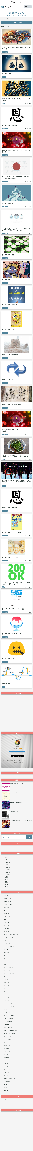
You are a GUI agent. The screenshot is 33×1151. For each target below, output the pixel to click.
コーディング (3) (8, 1003)
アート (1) (6, 991)
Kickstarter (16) (8, 1057)
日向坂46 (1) (7, 1024)
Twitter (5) (6, 1000)
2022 (6, 879)
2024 (6, 859)
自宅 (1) (6, 961)
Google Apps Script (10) (10, 1021)
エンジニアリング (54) (9, 1015)
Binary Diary (9, 7)
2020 (6, 883)
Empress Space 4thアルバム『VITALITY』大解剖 (21, 820)
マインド (4, 77)
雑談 (3, 103)
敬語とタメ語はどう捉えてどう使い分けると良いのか (16, 99)
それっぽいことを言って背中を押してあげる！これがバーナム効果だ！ (16, 177)
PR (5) (5, 910)
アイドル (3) (7, 1042)
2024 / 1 (8, 876)
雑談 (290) (6, 895)
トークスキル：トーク (9, 280)
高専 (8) (6, 1063)
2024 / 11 (8, 862)
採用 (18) (6, 982)
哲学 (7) (6, 955)
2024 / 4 (8, 874)
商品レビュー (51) (8, 904)
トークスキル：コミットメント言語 (13, 609)
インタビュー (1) (8, 988)
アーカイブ (17, 853)
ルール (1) (6, 1087)
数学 (3, 687)
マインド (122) (8, 916)
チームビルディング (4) (10, 1033)
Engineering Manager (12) (10, 1030)
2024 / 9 (8, 866)
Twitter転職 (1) (7, 1081)
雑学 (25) (6, 985)
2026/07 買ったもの (14, 811)
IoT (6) (5, 1009)
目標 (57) (6, 928)
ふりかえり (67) (8, 898)
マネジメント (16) (8, 937)
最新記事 (17, 780)
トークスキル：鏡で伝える (10, 354)
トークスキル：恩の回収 (9, 125)
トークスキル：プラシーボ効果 (11, 404)
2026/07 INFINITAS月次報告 (16, 802)
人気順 (7, 26)
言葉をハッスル (7, 74)
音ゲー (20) (7, 931)
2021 (6, 881)
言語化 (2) (6, 913)
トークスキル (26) (8, 967)
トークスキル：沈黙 (8, 659)
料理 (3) (6, 949)
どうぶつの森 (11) (8, 1039)
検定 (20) (6, 952)
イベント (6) (7, 970)
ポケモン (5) (7, 1069)
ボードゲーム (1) (8, 1036)
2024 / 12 (8, 861)
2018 (6, 886)
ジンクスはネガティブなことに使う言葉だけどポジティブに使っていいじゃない (16, 229)
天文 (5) (6, 1066)
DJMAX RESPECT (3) (9, 1078)
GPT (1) (6, 994)
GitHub (5, 1102)
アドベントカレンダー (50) (11, 934)
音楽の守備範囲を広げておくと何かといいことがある (16, 151)
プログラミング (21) (9, 1006)
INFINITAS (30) (8, 901)
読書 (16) (6, 925)
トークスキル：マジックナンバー (12, 557)
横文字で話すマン (7, 203)
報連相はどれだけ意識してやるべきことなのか (16, 456)
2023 (6, 878)
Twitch (5, 1104)
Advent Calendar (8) (9, 1027)
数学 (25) (6, 997)
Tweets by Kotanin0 (7, 847)
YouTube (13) (7, 1051)
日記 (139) (6, 922)
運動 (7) (6, 964)
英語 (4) (6, 976)
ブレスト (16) (7, 1045)
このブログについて (17, 739)
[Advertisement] (16, 711)
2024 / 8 (8, 867)
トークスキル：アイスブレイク (11, 634)
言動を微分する (7, 684)
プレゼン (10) (7, 943)
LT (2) (5, 1084)
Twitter (5, 1100)
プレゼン (4, 485)
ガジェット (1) (7, 1060)
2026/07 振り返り (14, 793)
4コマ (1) (6, 1072)
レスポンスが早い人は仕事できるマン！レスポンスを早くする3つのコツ (16, 583)
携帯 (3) (6, 1054)
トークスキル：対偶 (8, 255)
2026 (6, 856)
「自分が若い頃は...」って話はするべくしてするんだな (16, 48)
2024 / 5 (8, 872)
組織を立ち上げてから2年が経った (17, 783)
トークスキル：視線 (8, 330)
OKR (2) (6, 1090)
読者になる (27, 7)
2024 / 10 (8, 864)
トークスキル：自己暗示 (9, 305)
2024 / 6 (8, 871)
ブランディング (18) (9, 946)
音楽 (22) (6, 907)
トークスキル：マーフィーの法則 (12, 532)
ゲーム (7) (6, 940)
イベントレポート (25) (9, 973)
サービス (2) (7, 1012)
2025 (6, 857)
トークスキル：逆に (8, 379)
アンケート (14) (8, 958)
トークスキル (4, 52)
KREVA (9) (6, 1048)
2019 (6, 884)
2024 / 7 (8, 869)
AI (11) (5, 919)
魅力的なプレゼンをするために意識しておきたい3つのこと (16, 481)
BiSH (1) (6, 979)
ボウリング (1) (7, 1075)
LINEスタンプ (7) (8, 1018)
